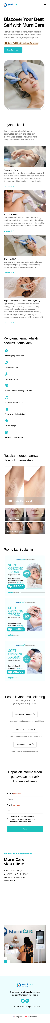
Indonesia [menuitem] (32, 1016)
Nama (14, 793)
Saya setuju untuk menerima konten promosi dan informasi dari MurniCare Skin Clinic (22, 819)
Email (13, 805)
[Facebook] (23, 1001)
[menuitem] (18, 1016)
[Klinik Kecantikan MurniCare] (10, 5)
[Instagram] (27, 1001)
